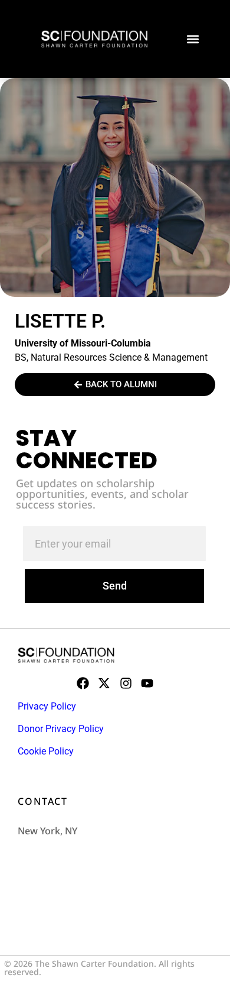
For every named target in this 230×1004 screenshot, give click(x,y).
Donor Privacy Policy (61, 728)
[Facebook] (82, 682)
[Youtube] (147, 682)
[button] (192, 39)
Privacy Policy (47, 706)
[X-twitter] (104, 682)
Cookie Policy (46, 751)
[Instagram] (126, 682)
